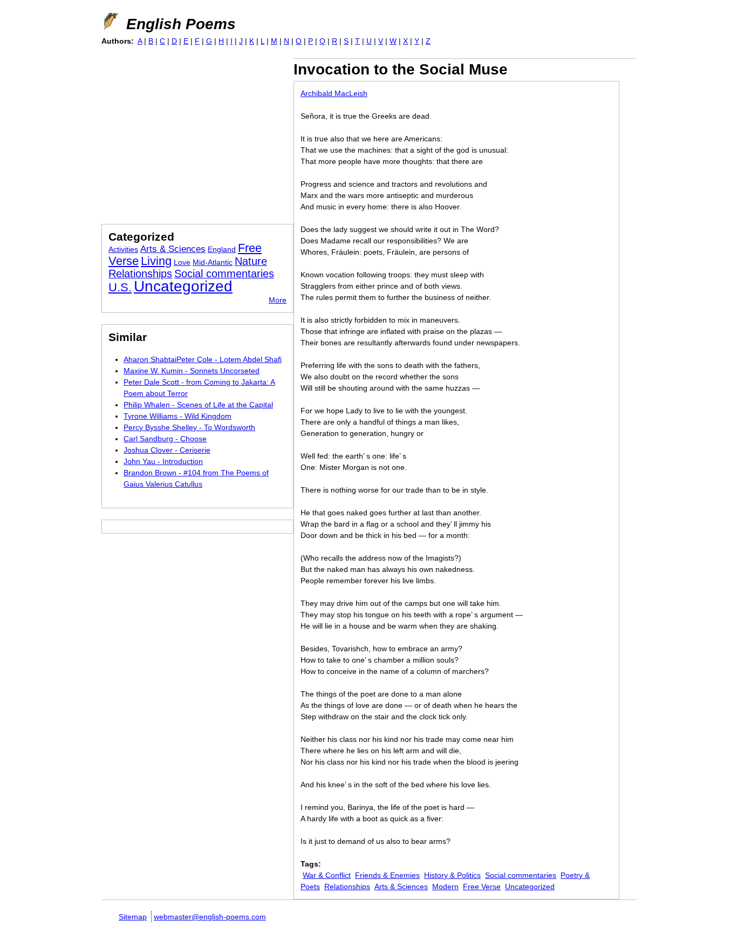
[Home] (110, 21)
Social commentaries (520, 875)
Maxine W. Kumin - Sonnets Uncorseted (192, 370)
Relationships (347, 886)
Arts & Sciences (401, 886)
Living (156, 261)
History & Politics (452, 875)
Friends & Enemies (387, 875)
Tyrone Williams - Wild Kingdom (177, 416)
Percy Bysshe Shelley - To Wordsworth (189, 427)
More (277, 300)
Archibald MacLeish (334, 93)
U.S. (120, 287)
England (222, 249)
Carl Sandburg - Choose (165, 438)
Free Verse (482, 886)
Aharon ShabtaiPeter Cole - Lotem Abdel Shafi (203, 359)
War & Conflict (327, 875)
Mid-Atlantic (213, 262)
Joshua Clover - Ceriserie (167, 450)
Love (182, 262)
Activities (123, 249)
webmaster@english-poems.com (210, 916)
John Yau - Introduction (163, 461)
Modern (445, 886)
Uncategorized (530, 886)
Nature (251, 261)
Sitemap (133, 916)
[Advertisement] (192, 133)
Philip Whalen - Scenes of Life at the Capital (198, 404)
